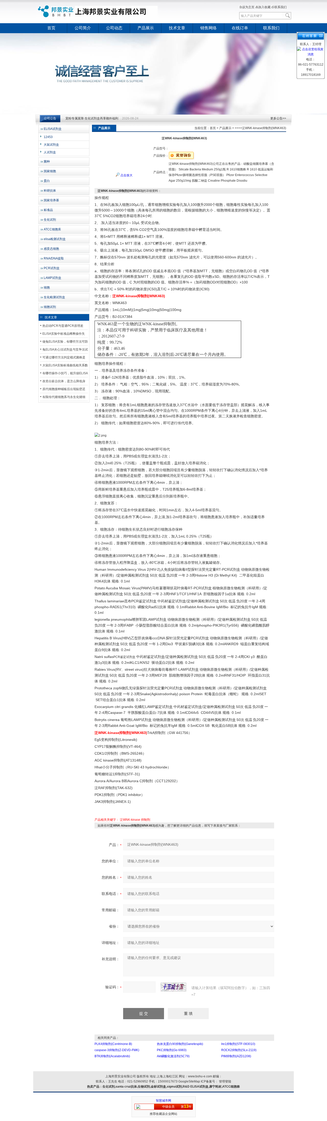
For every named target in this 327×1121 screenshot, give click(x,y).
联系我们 (280, 7)
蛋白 (47, 181)
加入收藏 (264, 7)
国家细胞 (50, 171)
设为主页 (248, 7)
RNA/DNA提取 (54, 258)
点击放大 (126, 175)
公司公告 (50, 118)
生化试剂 (50, 219)
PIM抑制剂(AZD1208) (236, 1056)
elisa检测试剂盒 (55, 239)
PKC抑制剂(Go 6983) (171, 1050)
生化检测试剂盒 (54, 297)
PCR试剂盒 (52, 268)
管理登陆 (225, 1081)
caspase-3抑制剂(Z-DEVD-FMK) (117, 1050)
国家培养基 (51, 200)
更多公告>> (278, 118)
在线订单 (240, 28)
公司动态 (114, 28)
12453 (48, 137)
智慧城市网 (163, 1100)
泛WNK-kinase (130, 819)
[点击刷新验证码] (173, 987)
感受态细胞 (51, 249)
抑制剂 (145, 819)
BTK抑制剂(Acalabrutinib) (112, 1056)
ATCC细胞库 (52, 229)
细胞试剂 (50, 307)
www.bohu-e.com (200, 1076)
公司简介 (83, 28)
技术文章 (177, 28)
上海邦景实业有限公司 (98, 11)
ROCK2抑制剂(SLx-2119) (238, 1050)
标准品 (48, 210)
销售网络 (208, 28)
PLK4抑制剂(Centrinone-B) (113, 1044)
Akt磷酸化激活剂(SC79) (173, 1056)
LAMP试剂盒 (52, 278)
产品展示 (145, 28)
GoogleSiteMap (189, 1081)
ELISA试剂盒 (53, 129)
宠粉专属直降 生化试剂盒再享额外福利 (91, 118)
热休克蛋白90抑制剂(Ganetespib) (180, 1044)
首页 (51, 28)
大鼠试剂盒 (51, 144)
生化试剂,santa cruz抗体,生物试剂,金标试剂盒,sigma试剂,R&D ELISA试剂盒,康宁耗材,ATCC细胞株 (171, 1086)
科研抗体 (50, 190)
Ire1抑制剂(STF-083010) (238, 1044)
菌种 (47, 161)
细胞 (47, 287)
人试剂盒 (50, 152)
